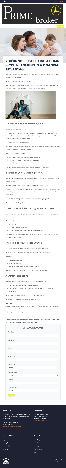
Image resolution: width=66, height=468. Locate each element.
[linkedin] (4, 1)
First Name (11, 332)
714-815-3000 (58, 1)
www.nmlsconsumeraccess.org (12, 426)
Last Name (11, 340)
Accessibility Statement (10, 446)
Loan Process (37, 443)
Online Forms (38, 449)
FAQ (35, 452)
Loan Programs (38, 440)
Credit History (12, 387)
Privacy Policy (7, 443)
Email (10, 348)
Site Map (5, 449)
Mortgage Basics (39, 446)
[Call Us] (58, 26)
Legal (4, 440)
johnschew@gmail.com (40, 420)
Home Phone (12, 356)
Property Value (13, 372)
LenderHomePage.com (56, 462)
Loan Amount (12, 364)
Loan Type (11, 380)
